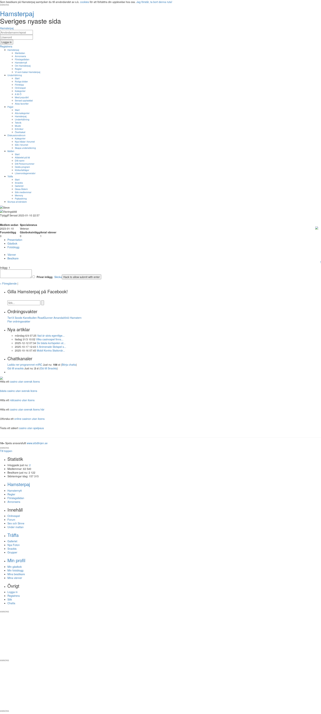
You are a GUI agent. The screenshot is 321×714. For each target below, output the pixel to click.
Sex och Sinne (15, 523)
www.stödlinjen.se (37, 443)
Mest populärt (22, 97)
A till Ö (18, 94)
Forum (11, 519)
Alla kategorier (22, 113)
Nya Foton (13, 545)
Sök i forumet (21, 144)
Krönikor (19, 128)
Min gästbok (14, 566)
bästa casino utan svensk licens (18, 391)
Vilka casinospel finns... (49, 339)
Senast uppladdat (24, 100)
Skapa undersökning (25, 147)
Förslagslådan (22, 59)
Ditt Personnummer (24, 163)
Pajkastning (21, 198)
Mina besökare (16, 574)
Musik (18, 125)
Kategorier (20, 90)
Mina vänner (14, 578)
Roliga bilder (21, 81)
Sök (9, 599)
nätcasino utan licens (22, 400)
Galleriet (19, 185)
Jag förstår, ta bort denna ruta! (154, 2)
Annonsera (20, 56)
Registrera (13, 596)
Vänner (11, 254)
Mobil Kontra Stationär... (51, 350)
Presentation (14, 240)
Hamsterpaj (13, 49)
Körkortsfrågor (22, 170)
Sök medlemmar (23, 192)
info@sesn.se (194, 609)
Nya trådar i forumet (25, 141)
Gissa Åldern (21, 189)
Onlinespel (20, 87)
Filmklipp (19, 84)
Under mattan (15, 527)
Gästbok (12, 243)
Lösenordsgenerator (25, 173)
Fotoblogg (13, 247)
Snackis (19, 182)
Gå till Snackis (48, 368)
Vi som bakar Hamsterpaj (27, 72)
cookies (84, 2)
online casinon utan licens (29, 419)
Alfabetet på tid (22, 157)
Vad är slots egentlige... (51, 335)
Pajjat (10, 106)
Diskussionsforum (16, 135)
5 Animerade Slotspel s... (51, 347)
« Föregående (8, 283)
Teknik (18, 122)
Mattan (10, 151)
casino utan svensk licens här (27, 409)
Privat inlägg (45, 277)
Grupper (12, 552)
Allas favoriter (22, 103)
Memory (19, 195)
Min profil (16, 560)
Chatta (11, 603)
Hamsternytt (21, 62)
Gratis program (22, 166)
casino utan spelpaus (31, 428)
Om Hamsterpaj (23, 65)
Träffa (10, 176)
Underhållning (14, 75)
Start (17, 78)
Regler (18, 68)
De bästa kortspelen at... (51, 343)
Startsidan (20, 53)
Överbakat (20, 132)
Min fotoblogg (15, 570)
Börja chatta (69, 364)
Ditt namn (20, 160)
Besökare (13, 258)
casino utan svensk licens (25, 381)
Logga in (12, 592)
